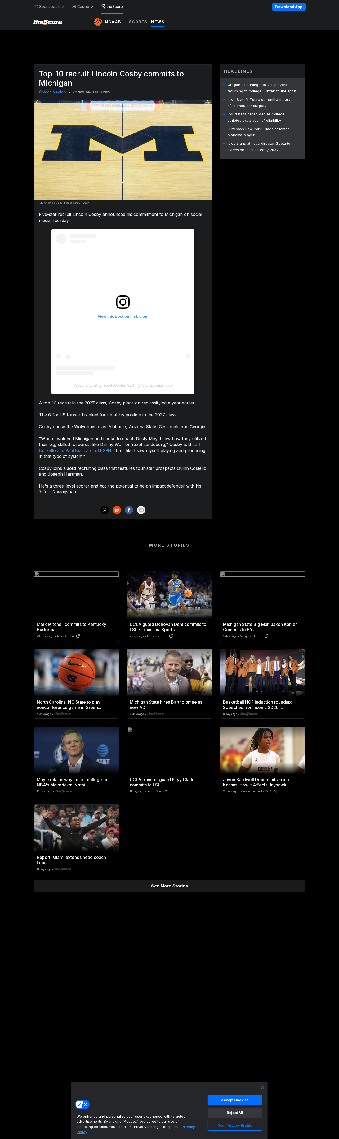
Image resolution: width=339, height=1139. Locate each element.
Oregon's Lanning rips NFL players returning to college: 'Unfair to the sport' (263, 88)
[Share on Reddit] (117, 510)
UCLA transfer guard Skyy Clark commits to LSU (161, 782)
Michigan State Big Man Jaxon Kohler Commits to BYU (260, 627)
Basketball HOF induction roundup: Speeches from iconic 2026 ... (257, 704)
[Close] (262, 1087)
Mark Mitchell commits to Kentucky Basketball (71, 627)
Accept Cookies (235, 1100)
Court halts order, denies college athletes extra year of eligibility (256, 117)
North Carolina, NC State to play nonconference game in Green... (69, 704)
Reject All (235, 1112)
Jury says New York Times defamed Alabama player (259, 132)
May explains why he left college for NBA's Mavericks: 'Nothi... (73, 782)
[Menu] (81, 22)
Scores (138, 22)
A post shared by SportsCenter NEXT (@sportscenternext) (123, 385)
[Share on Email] (141, 510)
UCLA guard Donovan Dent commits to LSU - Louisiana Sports (168, 627)
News (158, 22)
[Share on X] (104, 510)
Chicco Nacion (52, 92)
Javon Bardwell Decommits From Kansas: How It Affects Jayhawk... (256, 782)
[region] (169, 1110)
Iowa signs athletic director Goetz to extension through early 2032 (259, 146)
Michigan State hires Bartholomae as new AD (166, 704)
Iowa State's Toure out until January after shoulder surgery (259, 102)
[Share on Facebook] (129, 510)
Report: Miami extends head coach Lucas (71, 860)
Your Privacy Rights (235, 1125)
